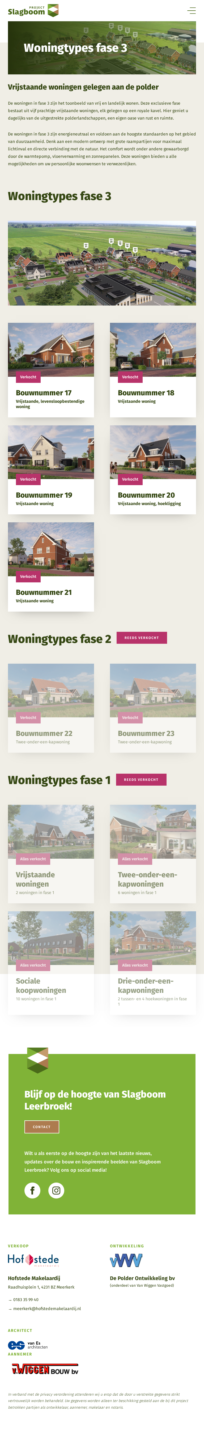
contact (42, 1127)
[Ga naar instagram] (56, 1190)
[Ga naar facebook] (32, 1190)
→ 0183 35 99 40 (23, 1299)
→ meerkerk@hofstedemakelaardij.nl (44, 1308)
